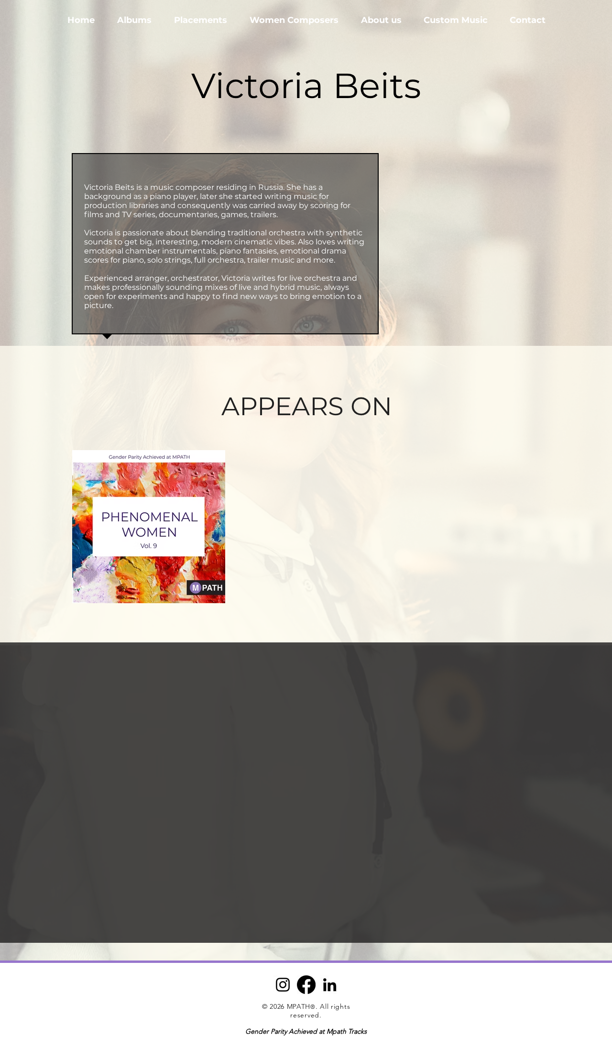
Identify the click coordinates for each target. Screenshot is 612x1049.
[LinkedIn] (329, 984)
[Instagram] (282, 984)
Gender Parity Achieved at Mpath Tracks (306, 1031)
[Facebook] (306, 984)
